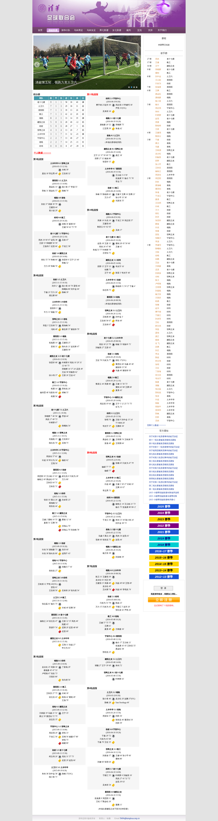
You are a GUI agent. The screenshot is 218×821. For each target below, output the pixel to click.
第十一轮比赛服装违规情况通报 (162, 440)
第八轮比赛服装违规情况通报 (161, 461)
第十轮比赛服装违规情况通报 (161, 443)
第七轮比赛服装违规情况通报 (161, 464)
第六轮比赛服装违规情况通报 (161, 471)
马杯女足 (91, 30)
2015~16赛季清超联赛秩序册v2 (162, 500)
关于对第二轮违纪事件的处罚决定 (163, 482)
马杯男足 (78, 30)
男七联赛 (104, 30)
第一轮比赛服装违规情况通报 (161, 489)
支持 (150, 30)
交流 (139, 30)
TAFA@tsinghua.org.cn (130, 818)
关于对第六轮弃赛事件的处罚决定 (163, 468)
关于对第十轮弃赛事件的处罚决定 (163, 436)
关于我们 (162, 30)
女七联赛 (116, 30)
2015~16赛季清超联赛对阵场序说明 (164, 493)
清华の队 (65, 30)
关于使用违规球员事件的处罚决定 (163, 450)
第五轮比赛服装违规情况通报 (161, 475)
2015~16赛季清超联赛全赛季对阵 (163, 496)
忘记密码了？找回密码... (164, 605)
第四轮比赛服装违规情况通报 (161, 478)
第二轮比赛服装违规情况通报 (161, 485)
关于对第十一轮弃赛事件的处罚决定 (164, 447)
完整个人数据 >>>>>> (156, 425)
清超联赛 (53, 30)
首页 (40, 30)
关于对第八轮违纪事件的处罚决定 (163, 457)
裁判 (128, 30)
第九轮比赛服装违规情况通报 (161, 454)
